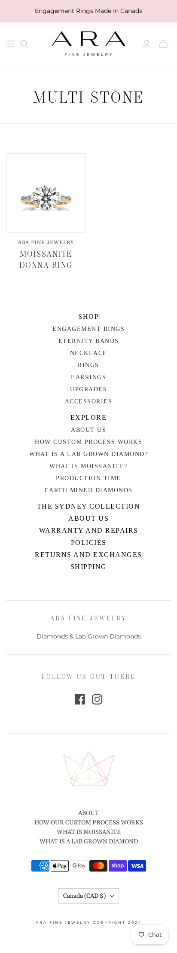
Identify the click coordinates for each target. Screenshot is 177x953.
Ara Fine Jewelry (46, 242)
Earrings (88, 377)
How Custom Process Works (88, 442)
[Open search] (24, 44)
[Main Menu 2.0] (10, 44)
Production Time (88, 478)
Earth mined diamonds (89, 490)
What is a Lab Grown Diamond (89, 842)
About (88, 813)
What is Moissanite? (88, 466)
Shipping (88, 566)
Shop (88, 316)
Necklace (88, 353)
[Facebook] (80, 699)
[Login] (146, 44)
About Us (88, 430)
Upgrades (88, 389)
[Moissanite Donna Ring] (45, 193)
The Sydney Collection (88, 506)
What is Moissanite (89, 832)
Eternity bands (88, 341)
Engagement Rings (88, 329)
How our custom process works (88, 823)
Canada (84, 896)
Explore (88, 417)
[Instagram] (97, 699)
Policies (89, 542)
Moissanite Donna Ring (46, 259)
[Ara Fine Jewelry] (88, 42)
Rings (88, 365)
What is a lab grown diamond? (88, 454)
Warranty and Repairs (88, 530)
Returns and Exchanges (88, 554)
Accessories (89, 401)
